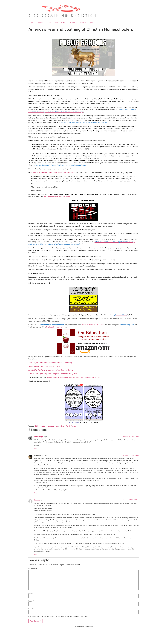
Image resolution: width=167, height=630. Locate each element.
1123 (36, 426)
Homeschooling (52, 426)
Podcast (40, 23)
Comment (32, 568)
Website (31, 609)
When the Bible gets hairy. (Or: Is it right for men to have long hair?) (53, 374)
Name (31, 593)
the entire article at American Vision (57, 197)
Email (31, 601)
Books (56, 23)
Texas (73, 426)
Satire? (63, 23)
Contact (83, 23)
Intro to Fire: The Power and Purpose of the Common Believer (51, 370)
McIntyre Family (65, 426)
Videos (48, 23)
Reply (35, 448)
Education (42, 426)
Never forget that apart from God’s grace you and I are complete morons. (73, 377)
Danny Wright (38, 436)
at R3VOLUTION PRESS (93, 325)
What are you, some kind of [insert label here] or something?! (50, 363)
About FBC (73, 23)
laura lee (37, 500)
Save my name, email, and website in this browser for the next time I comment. (59, 616)
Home (32, 23)
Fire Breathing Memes (54, 327)
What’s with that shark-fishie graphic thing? (44, 366)
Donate (91, 23)
